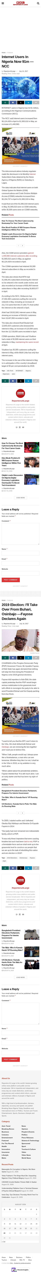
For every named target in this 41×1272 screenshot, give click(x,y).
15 (36, 1224)
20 (26, 1228)
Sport (24, 1146)
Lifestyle (5, 1155)
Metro (4, 1158)
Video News (26, 1155)
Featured (10, 52)
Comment (6, 521)
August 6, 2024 (8, 943)
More (30, 1260)
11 (15, 1224)
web (13, 374)
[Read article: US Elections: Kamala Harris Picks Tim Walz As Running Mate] (31, 964)
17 (10, 1228)
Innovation (30, 444)
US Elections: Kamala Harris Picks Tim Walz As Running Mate (12, 962)
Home (3, 52)
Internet (32, 174)
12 (20, 1224)
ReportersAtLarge (9, 71)
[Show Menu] (3, 3)
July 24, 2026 (7, 471)
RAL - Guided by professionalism (20, 1263)
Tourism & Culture (29, 1149)
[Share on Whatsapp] (5, 102)
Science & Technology (31, 476)
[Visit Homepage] (20, 3)
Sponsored (26, 1143)
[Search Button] (38, 3)
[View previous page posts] (18, 245)
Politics (24, 1135)
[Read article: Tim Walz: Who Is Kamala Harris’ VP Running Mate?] (31, 951)
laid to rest (28, 841)
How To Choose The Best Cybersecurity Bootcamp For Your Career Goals (12, 445)
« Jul (3, 1242)
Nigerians (6, 374)
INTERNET (19, 371)
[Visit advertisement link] (20, 146)
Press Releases (27, 1138)
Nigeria (28, 371)
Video (24, 1152)
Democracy (23, 858)
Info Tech (10, 371)
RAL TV (22, 1260)
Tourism (4, 1260)
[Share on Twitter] (20, 102)
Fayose (32, 858)
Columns (5, 1135)
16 (4, 1228)
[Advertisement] (20, 28)
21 (31, 1228)
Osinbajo (5, 747)
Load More (20, 497)
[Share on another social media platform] (36, 102)
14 (31, 1224)
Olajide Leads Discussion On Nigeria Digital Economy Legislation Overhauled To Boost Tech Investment (19, 236)
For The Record (8, 1143)
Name (5, 549)
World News (26, 1158)
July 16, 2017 (23, 71)
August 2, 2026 (8, 454)
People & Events (28, 1132)
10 (10, 1224)
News (24, 1126)
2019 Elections (12, 858)
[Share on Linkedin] (28, 102)
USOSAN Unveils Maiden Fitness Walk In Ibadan (19, 1182)
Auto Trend (6, 1126)
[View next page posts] (22, 245)
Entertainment (7, 1138)
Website (5, 569)
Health (4, 1146)
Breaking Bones (8, 1129)
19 (20, 1228)
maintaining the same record (27, 342)
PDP (4, 861)
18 (15, 1228)
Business (5, 1132)
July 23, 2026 (7, 491)
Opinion (25, 1129)
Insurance (5, 1152)
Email (5, 559)
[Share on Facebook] (13, 102)
